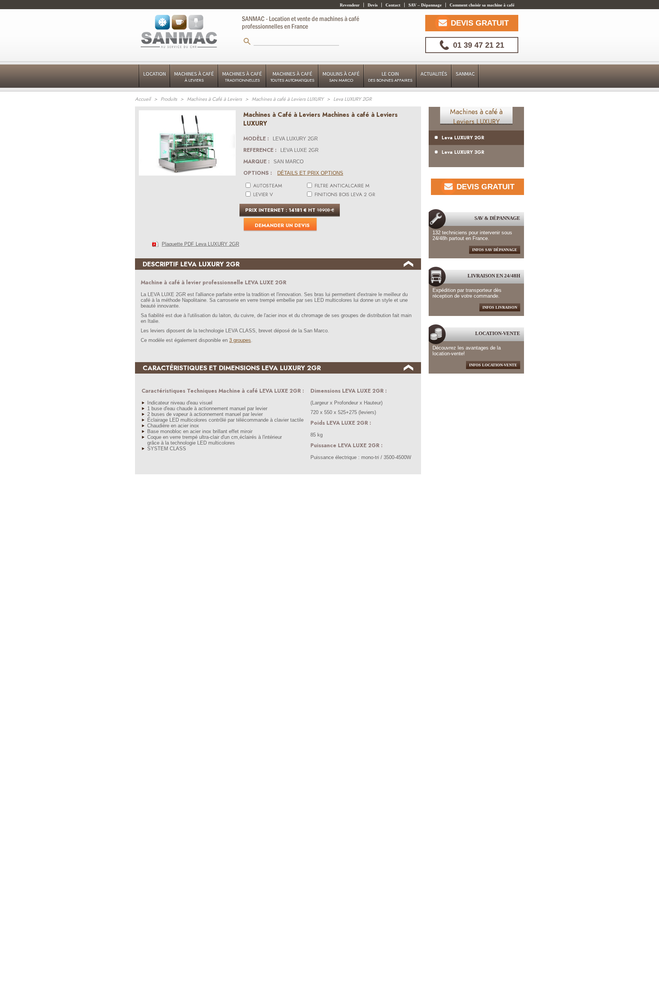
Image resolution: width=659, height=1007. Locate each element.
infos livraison (499, 307)
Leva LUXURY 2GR (463, 137)
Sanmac (465, 73)
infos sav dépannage (494, 250)
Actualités (434, 73)
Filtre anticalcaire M (341, 185)
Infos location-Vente (493, 365)
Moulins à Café (341, 76)
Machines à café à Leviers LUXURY (476, 117)
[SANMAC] (179, 32)
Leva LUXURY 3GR (463, 152)
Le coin (390, 76)
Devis (373, 5)
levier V (262, 194)
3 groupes (240, 340)
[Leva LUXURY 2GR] (187, 177)
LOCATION (154, 73)
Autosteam (267, 185)
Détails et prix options (310, 173)
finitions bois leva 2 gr (344, 194)
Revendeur (350, 5)
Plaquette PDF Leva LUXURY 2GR (200, 244)
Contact (393, 5)
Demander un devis (282, 225)
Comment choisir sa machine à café (482, 5)
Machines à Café (194, 76)
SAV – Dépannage (425, 5)
